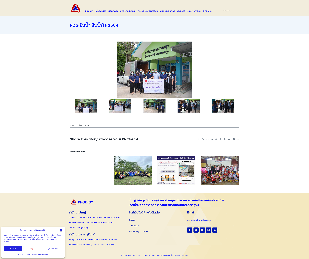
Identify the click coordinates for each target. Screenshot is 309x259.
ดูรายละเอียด (53, 249)
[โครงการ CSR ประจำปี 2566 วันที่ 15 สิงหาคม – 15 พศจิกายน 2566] (176, 157)
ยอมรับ (13, 249)
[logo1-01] (75, 4)
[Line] (196, 230)
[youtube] (202, 230)
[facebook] (189, 230)
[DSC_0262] (120, 106)
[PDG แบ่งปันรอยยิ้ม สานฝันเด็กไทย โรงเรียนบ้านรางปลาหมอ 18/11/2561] (220, 157)
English (226, 10)
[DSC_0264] (223, 106)
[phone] (214, 230)
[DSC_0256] (154, 106)
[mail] (208, 230)
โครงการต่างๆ (84, 125)
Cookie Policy (21, 254)
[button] (61, 230)
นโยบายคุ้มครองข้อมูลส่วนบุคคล (37, 254)
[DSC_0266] (86, 106)
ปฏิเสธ (33, 249)
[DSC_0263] (189, 106)
